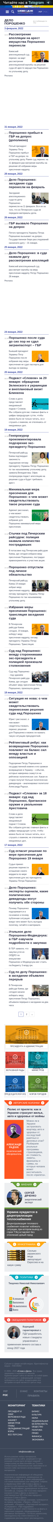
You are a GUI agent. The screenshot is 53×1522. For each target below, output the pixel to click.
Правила (34, 1395)
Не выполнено (20, 1306)
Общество (37, 1427)
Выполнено (18, 1302)
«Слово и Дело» (24, 1371)
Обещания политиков (26, 1320)
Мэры (11, 1431)
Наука (35, 1418)
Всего (15, 1309)
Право (35, 1433)
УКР (40, 12)
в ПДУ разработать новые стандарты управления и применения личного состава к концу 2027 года (24, 1337)
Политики (26, 1277)
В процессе (18, 1298)
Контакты (40, 1391)
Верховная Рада (17, 1417)
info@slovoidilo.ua (26, 1452)
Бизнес (36, 1411)
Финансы (37, 1436)
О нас (24, 1391)
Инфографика (26, 1244)
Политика (37, 1430)
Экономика (38, 1440)
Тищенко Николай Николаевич (26, 1283)
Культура (37, 1415)
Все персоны (15, 1435)
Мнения (26, 1184)
